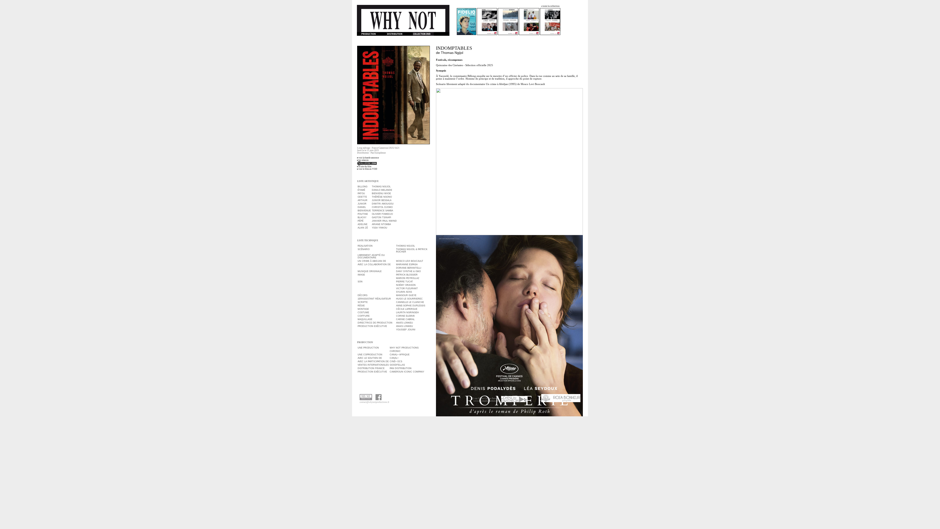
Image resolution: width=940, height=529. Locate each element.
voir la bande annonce (368, 157)
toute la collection (551, 6)
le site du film (364, 166)
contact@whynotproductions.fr (374, 402)
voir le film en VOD (367, 169)
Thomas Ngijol (452, 53)
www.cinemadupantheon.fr (486, 401)
